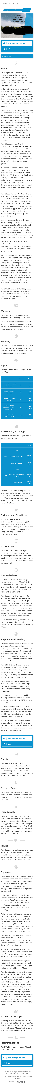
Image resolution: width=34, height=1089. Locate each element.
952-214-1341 (24, 1073)
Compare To (18, 10)
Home (5, 10)
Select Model (11, 10)
